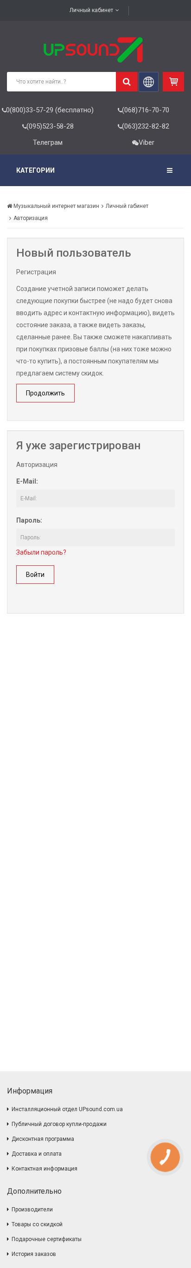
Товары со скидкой (37, 1224)
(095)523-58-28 (50, 126)
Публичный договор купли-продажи (59, 1124)
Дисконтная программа (43, 1139)
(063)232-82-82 (145, 126)
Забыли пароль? (41, 552)
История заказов (34, 1254)
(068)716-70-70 (145, 110)
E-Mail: (27, 481)
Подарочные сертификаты (47, 1239)
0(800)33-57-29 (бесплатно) (50, 110)
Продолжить (45, 393)
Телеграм (48, 142)
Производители (32, 1209)
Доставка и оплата (37, 1154)
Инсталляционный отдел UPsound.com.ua (67, 1109)
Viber (146, 142)
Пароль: (29, 520)
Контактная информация (44, 1168)
